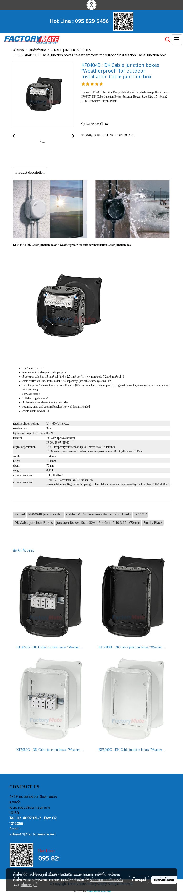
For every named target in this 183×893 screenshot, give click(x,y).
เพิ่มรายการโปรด (96, 124)
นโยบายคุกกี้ (29, 884)
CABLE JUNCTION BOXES (114, 134)
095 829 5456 (92, 20)
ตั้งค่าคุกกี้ (139, 879)
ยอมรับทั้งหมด (164, 879)
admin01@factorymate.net (32, 834)
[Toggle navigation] (177, 39)
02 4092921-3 (29, 818)
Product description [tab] (30, 172)
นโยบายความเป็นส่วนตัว (106, 879)
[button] (166, 39)
